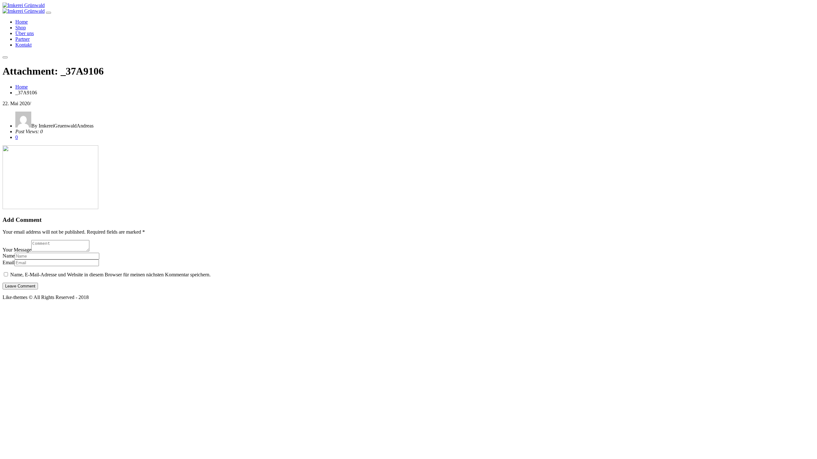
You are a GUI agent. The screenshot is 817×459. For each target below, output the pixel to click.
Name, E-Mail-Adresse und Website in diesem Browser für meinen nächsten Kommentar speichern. (110, 274)
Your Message (17, 249)
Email (8, 262)
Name (9, 256)
